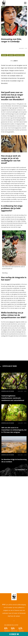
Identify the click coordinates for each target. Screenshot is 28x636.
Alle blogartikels (20, 470)
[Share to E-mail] (17, 61)
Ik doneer (12, 634)
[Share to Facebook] (11, 61)
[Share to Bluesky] (15, 61)
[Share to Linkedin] (13, 61)
